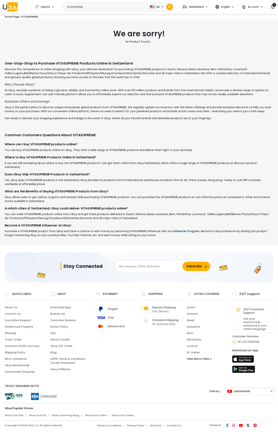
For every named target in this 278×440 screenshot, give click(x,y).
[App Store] (243, 360)
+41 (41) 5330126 (248, 342)
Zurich (191, 307)
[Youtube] (241, 426)
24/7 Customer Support (253, 311)
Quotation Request (18, 320)
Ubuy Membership (17, 365)
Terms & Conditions (109, 425)
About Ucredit (60, 339)
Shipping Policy (15, 352)
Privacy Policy (135, 425)
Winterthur (194, 339)
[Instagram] (234, 426)
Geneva (192, 314)
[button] (194, 7)
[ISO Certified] (42, 396)
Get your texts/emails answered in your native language (255, 324)
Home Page (12, 17)
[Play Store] (243, 370)
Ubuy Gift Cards (61, 346)
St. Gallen (193, 352)
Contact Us (12, 314)
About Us (11, 307)
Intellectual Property (19, 327)
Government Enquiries (20, 372)
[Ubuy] (10, 6)
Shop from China (95, 415)
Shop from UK (37, 415)
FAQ (53, 333)
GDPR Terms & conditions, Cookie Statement (68, 361)
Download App (60, 307)
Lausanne (193, 327)
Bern (190, 333)
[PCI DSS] (14, 396)
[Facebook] (228, 426)
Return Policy (59, 327)
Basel (190, 320)
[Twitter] (248, 426)
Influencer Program (186, 231)
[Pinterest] (255, 426)
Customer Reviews (63, 320)
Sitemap (10, 333)
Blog (53, 352)
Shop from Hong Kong (65, 415)
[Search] (169, 7)
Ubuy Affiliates (60, 369)
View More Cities (198, 359)
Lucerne (192, 346)
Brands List (57, 314)
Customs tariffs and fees (22, 346)
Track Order (13, 339)
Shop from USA (14, 415)
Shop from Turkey (123, 415)
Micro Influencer (16, 359)
